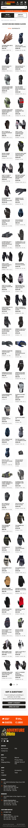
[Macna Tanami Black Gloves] (7, 146)
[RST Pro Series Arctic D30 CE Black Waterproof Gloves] (21, 80)
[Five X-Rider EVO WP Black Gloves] (7, 432)
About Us (3, 757)
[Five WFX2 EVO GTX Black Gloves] (7, 59)
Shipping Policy (5, 762)
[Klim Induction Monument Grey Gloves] (21, 475)
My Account (4, 748)
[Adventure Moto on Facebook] (2, 741)
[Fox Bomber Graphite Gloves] (21, 540)
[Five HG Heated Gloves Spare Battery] (21, 453)
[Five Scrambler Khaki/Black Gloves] (7, 518)
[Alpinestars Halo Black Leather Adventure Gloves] (7, 235)
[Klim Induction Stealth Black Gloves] (7, 213)
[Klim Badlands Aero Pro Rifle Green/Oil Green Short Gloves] (7, 103)
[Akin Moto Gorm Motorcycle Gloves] (7, 581)
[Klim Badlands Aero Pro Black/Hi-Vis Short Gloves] (21, 146)
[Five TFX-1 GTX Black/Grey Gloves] (7, 453)
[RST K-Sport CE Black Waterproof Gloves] (7, 124)
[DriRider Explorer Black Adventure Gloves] (21, 366)
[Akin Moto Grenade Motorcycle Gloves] (21, 581)
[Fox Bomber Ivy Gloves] (7, 540)
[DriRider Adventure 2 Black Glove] (7, 344)
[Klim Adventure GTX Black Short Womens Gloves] (7, 300)
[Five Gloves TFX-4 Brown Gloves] (21, 59)
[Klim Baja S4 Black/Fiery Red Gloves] (21, 103)
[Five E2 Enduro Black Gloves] (21, 213)
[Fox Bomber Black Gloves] (21, 561)
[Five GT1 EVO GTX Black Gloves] (21, 496)
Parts (2, 770)
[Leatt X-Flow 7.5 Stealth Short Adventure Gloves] (7, 168)
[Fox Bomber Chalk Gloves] (7, 561)
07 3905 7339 (7, 812)
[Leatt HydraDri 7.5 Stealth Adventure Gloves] (21, 300)
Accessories (18, 770)
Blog (2, 760)
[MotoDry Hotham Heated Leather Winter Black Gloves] (21, 168)
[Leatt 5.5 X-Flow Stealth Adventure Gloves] (7, 278)
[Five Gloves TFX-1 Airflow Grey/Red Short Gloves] (21, 278)
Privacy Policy (19, 760)
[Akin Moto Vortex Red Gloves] (21, 602)
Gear (2, 772)
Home (2, 20)
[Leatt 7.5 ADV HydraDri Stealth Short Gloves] (7, 256)
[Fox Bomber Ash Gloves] (21, 518)
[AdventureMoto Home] (12, 732)
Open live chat (14, 707)
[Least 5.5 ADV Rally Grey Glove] (21, 644)
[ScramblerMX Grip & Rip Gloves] (7, 38)
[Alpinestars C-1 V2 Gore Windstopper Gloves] (21, 235)
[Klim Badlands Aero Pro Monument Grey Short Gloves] (7, 80)
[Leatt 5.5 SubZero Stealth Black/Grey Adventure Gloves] (21, 665)
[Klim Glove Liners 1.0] (21, 410)
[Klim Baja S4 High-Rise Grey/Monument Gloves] (21, 387)
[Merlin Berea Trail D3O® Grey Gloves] (7, 644)
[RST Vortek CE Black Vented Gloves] (7, 496)
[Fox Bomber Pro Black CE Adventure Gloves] (7, 191)
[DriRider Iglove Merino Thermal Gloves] (21, 191)
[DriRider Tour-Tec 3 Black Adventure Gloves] (21, 322)
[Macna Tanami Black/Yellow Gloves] (21, 623)
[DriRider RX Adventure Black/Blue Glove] (21, 344)
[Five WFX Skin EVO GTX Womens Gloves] (21, 432)
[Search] (25, 7)
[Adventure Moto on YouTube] (7, 741)
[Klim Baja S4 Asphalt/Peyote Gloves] (7, 410)
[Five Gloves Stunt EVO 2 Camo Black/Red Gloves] (7, 623)
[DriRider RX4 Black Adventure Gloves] (7, 366)
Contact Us (4, 751)
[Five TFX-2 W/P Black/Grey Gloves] (21, 38)
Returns (17, 757)
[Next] (17, 684)
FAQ (16, 748)
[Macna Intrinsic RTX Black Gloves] (21, 256)
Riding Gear (6, 20)
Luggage (3, 775)
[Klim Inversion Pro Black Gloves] (7, 387)
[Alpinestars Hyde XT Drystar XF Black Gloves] (7, 322)
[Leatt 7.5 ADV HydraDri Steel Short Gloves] (21, 124)
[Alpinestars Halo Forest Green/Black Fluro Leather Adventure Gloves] (7, 475)
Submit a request (14, 703)
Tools (16, 772)
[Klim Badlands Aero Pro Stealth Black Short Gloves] (7, 665)
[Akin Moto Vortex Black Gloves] (7, 602)
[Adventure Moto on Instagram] (4, 741)
